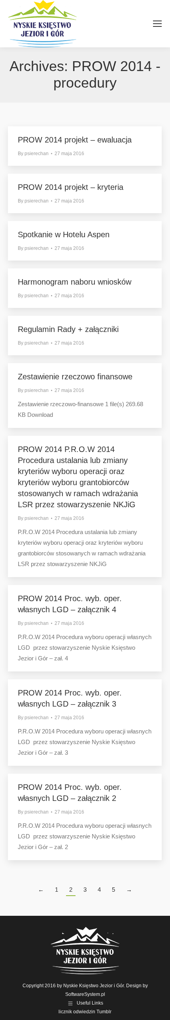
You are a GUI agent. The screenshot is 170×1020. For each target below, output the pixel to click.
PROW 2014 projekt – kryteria (70, 187)
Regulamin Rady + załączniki (68, 329)
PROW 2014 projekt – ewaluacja (75, 139)
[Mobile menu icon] (157, 23)
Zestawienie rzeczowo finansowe (75, 376)
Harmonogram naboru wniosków (74, 282)
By (33, 153)
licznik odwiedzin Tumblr (85, 1011)
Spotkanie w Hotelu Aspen (64, 234)
